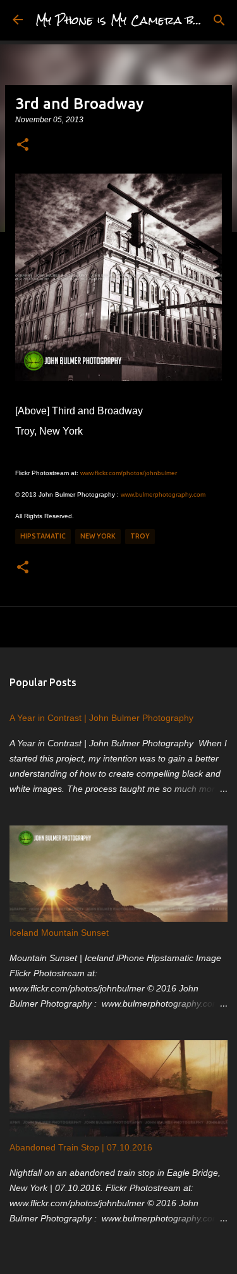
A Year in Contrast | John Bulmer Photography (101, 718)
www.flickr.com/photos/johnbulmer (128, 472)
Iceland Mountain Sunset (59, 932)
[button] (22, 145)
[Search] (219, 20)
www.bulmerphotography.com (163, 494)
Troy (140, 536)
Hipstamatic (43, 536)
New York (98, 536)
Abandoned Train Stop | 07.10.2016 (80, 1147)
